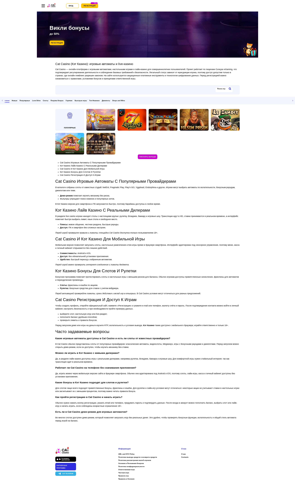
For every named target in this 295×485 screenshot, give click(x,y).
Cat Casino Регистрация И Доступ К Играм (80, 175)
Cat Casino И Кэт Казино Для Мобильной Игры (82, 169)
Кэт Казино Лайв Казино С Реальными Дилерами (83, 166)
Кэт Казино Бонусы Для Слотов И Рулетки (80, 172)
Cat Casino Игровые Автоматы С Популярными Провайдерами (90, 162)
